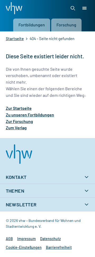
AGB (9, 238)
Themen (15, 191)
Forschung (66, 24)
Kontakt (16, 177)
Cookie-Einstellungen (24, 247)
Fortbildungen (31, 24)
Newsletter (21, 204)
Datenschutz (50, 238)
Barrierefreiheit (59, 247)
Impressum (26, 238)
